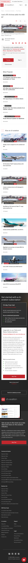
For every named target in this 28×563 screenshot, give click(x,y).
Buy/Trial (14, 376)
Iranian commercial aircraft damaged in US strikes (13, 188)
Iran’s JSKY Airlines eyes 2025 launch (12, 266)
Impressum (16, 538)
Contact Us (3, 536)
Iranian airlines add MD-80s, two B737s (13, 229)
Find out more (8, 64)
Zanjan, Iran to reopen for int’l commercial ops (13, 145)
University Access (5, 530)
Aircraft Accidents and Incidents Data (9, 477)
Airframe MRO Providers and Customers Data (11, 479)
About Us (3, 524)
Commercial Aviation (9, 10)
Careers (3, 534)
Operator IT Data (5, 466)
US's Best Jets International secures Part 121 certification (13, 88)
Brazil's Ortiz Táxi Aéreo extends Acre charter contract (14, 108)
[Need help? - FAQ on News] (16, 21)
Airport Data (4, 458)
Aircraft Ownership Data (6, 471)
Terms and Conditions (18, 533)
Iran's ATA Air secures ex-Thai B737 (12, 284)
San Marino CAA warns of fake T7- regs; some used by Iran (13, 207)
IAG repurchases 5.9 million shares (13, 99)
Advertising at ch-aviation (7, 528)
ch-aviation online (5, 1)
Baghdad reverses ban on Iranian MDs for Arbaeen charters (13, 248)
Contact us (14, 383)
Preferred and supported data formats (9, 512)
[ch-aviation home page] (7, 5)
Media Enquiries (4, 532)
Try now (8, 60)
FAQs (15, 524)
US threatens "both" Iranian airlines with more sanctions (13, 164)
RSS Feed (25, 43)
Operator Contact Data (6, 460)
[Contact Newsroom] (20, 21)
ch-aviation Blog (5, 526)
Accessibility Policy (18, 540)
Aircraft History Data (6, 473)
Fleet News (18, 10)
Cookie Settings (17, 526)
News (2, 10)
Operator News (4, 454)
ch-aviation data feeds (6, 510)
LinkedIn (13, 43)
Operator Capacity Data (6, 464)
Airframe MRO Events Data (7, 481)
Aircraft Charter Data (6, 475)
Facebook (19, 43)
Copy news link (22, 43)
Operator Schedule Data (6, 462)
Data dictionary (4, 517)
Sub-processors (17, 542)
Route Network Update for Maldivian (13, 118)
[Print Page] (25, 21)
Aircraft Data (4, 469)
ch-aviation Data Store (17, 1)
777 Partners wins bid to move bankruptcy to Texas (12, 78)
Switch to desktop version (14, 392)
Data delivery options (6, 514)
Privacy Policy (17, 535)
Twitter (12, 554)
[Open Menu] (26, 5)
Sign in (20, 5)
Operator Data (4, 456)
